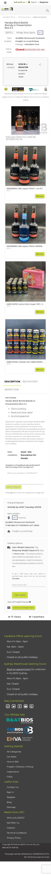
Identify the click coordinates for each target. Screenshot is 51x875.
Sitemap (11, 807)
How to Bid (12, 761)
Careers (11, 827)
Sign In (34, 2)
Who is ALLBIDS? (16, 817)
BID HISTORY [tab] (30, 381)
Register (44, 2)
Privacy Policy (14, 838)
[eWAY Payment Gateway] (18, 89)
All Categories (14, 751)
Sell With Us (13, 822)
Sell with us (20, 2)
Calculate (19, 595)
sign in (12, 493)
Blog (9, 802)
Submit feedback (13, 487)
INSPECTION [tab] (11, 389)
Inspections (13, 771)
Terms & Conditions (17, 833)
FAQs (9, 776)
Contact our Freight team (23, 608)
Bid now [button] (40, 196)
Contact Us (12, 787)
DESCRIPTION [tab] (12, 381)
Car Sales (11, 756)
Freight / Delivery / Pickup (20, 766)
